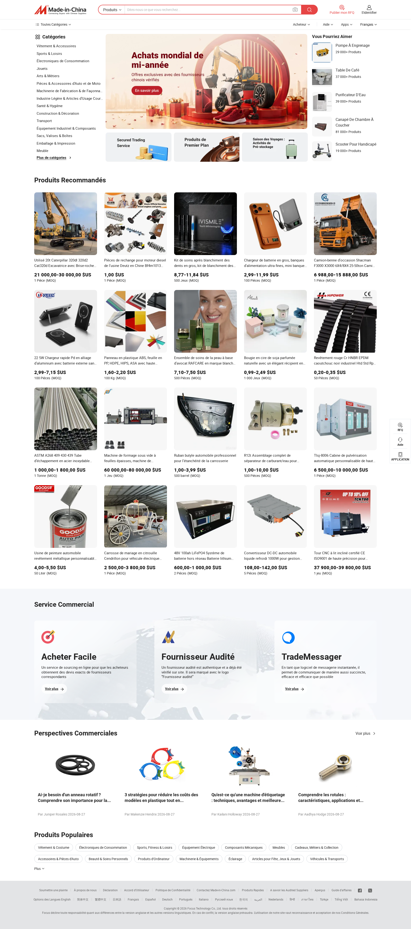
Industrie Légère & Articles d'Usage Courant (70, 98)
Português (185, 899)
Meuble (42, 150)
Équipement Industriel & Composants (66, 128)
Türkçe (324, 899)
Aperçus (320, 890)
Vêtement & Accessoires (56, 45)
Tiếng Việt (341, 899)
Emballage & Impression (56, 143)
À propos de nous (85, 890)
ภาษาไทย (307, 899)
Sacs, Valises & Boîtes (54, 135)
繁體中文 (100, 899)
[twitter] (370, 890)
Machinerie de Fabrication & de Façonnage (70, 90)
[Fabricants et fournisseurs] (60, 10)
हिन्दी (292, 899)
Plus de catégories (51, 158)
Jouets (42, 68)
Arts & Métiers (48, 75)
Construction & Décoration (58, 113)
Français (133, 899)
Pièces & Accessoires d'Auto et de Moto (69, 83)
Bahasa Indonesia (365, 899)
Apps (345, 24)
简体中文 (82, 899)
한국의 (243, 899)
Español (150, 899)
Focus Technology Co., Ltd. (204, 908)
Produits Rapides (253, 890)
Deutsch (167, 899)
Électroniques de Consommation (63, 60)
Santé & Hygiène (50, 105)
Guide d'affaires (342, 890)
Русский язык (224, 899)
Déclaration (110, 890)
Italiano (204, 899)
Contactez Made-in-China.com (216, 890)
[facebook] (360, 890)
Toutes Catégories (54, 24)
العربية (258, 899)
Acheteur (299, 24)
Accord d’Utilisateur (136, 890)
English (66, 899)
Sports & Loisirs (49, 53)
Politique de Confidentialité (173, 890)
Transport (44, 120)
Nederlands (276, 899)
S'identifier (369, 12)
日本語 (117, 899)
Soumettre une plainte (53, 890)
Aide (326, 24)
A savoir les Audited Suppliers (289, 890)
